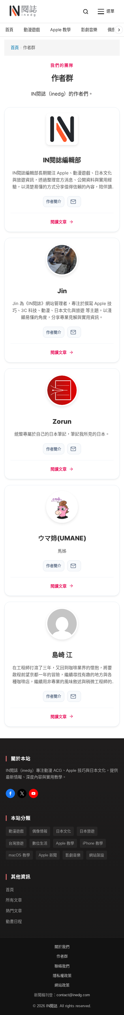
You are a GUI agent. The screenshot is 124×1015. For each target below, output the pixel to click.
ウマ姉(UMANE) (62, 538)
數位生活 (39, 843)
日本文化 (63, 831)
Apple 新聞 (48, 855)
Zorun (62, 421)
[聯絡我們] (74, 201)
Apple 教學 (65, 843)
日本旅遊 (87, 831)
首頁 (15, 47)
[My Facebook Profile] (10, 793)
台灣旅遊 (16, 843)
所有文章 (14, 900)
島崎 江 (62, 655)
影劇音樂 (72, 855)
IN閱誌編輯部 (62, 160)
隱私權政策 (62, 975)
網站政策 (62, 985)
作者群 (62, 956)
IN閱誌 (51, 1006)
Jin (62, 291)
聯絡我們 (62, 966)
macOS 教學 (19, 855)
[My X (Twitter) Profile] (22, 793)
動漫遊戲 (16, 831)
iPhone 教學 (93, 843)
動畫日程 (14, 921)
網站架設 (96, 855)
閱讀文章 (58, 221)
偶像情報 (39, 831)
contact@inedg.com (73, 994)
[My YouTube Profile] (33, 793)
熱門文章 (14, 910)
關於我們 (62, 946)
